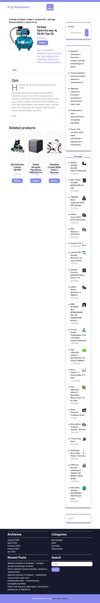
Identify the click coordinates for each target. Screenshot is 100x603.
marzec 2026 (13, 549)
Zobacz (42, 43)
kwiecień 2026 (14, 546)
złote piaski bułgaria (52, 62)
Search (55, 570)
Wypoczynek (56, 549)
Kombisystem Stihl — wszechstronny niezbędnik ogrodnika (77, 116)
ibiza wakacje (47, 56)
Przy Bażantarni (18, 7)
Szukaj (71, 26)
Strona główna (17, 20)
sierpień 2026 (14, 540)
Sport (53, 543)
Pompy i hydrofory (36, 20)
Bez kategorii (57, 540)
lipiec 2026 (12, 543)
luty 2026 (11, 552)
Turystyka (55, 546)
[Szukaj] (87, 32)
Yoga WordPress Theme (50, 599)
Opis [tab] (14, 70)
